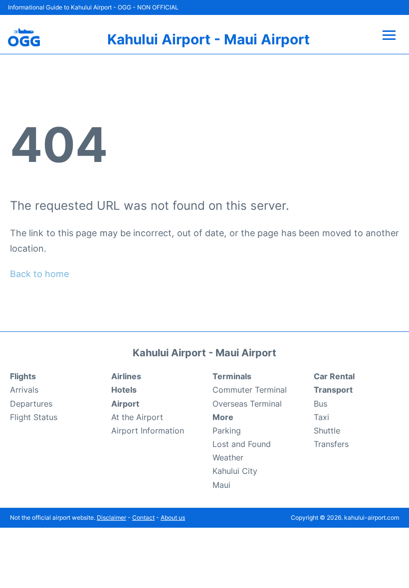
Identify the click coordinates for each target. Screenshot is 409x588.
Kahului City (234, 471)
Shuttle (327, 431)
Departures (31, 404)
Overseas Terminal (247, 404)
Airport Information (147, 431)
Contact (143, 517)
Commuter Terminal (249, 390)
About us (173, 517)
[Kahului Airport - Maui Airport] (24, 37)
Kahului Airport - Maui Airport (208, 39)
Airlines (126, 376)
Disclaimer (111, 517)
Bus (320, 404)
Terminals (231, 376)
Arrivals (24, 390)
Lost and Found (241, 444)
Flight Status (33, 417)
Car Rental (334, 376)
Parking (226, 431)
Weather (227, 457)
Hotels (124, 390)
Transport (333, 390)
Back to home (39, 274)
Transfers (331, 444)
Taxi (321, 417)
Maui (221, 485)
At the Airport (137, 417)
